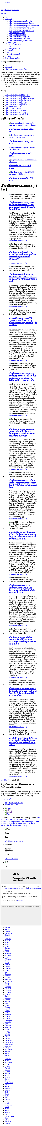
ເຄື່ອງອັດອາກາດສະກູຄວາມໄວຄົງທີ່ (20, 40)
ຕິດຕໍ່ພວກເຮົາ (9, 50)
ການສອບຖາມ (13, 240)
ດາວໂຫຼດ (8, 56)
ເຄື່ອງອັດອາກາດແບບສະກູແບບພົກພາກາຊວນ (24, 25)
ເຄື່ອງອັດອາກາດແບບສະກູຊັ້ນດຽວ (20, 21)
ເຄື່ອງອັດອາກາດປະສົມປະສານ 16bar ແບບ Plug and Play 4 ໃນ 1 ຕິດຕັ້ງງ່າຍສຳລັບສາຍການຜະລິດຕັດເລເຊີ (23, 277)
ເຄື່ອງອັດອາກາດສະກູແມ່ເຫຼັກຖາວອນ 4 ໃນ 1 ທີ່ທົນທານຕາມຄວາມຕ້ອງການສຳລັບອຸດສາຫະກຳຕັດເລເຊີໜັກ (22, 640)
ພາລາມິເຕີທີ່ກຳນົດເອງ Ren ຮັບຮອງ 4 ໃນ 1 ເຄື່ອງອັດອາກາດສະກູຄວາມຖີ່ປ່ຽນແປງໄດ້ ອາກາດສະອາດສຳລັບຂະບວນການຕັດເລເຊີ (23, 535)
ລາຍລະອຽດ (22, 240)
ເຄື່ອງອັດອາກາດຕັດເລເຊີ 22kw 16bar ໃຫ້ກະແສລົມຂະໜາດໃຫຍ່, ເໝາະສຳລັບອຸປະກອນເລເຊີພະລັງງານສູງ (22, 255)
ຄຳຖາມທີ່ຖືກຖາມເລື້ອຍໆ (13, 58)
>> (11, 780)
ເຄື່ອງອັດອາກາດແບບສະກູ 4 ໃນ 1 (20, 29)
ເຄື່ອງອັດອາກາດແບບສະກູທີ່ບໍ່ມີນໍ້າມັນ (21, 31)
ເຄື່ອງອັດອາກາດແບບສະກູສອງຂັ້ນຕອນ (22, 23)
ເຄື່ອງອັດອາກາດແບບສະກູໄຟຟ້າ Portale (22, 27)
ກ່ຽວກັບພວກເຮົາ (10, 42)
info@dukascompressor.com (10, 10)
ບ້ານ (6, 17)
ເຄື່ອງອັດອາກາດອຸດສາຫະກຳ (10, 821)
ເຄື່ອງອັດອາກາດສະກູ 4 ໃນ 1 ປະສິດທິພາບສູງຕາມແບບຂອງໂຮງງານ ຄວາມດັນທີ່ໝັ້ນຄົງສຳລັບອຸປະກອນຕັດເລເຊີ (22, 588)
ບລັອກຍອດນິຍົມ (22, 819)
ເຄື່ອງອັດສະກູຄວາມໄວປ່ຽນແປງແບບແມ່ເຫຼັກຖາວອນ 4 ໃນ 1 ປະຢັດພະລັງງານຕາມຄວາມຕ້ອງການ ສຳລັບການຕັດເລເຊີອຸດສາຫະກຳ (22, 376)
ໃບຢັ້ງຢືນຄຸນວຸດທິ (14, 44)
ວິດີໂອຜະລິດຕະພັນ (15, 54)
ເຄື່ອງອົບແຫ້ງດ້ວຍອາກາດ (17, 35)
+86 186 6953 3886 (26, 10)
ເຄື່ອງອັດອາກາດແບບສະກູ (21, 823)
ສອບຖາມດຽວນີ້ (6, 799)
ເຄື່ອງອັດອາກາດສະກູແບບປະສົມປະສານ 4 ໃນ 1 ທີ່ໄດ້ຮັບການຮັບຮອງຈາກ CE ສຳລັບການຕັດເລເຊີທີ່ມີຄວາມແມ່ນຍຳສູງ (22, 432)
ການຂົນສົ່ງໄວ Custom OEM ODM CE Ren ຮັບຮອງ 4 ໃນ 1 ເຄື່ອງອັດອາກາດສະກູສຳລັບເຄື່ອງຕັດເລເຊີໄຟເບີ (23, 321)
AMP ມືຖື (13, 819)
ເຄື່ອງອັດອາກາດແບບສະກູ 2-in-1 (19, 37)
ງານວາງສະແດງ (14, 48)
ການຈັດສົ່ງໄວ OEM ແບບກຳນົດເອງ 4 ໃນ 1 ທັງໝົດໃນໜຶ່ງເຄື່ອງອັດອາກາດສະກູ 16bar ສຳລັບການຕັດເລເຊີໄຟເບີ (23, 741)
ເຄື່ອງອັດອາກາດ (6, 823)
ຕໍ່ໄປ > (8, 780)
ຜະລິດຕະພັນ (9, 19)
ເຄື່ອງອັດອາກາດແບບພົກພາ (30, 821)
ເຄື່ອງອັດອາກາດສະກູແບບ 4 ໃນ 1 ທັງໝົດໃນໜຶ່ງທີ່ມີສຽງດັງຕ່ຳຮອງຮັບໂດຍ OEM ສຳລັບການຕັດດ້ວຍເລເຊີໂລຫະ (23, 483)
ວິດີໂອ (7, 52)
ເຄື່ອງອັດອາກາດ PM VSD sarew (19, 38)
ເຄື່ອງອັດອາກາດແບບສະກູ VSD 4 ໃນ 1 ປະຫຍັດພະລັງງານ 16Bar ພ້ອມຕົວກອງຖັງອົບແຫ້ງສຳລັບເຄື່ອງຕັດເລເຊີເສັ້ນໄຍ (22, 205)
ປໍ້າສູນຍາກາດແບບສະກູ (17, 33)
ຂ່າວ (10, 46)
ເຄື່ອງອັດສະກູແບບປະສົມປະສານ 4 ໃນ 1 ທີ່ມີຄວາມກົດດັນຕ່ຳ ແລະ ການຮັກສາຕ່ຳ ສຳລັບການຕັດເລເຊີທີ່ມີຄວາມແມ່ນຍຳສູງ (23, 692)
